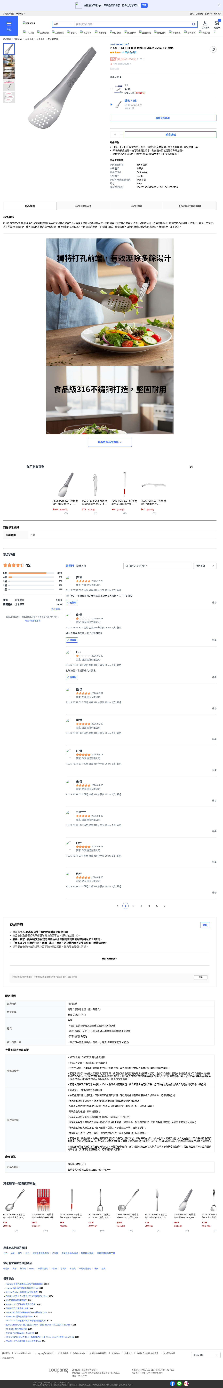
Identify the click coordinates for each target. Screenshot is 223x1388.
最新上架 (81, 565)
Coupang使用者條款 (45, 1353)
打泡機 (55, 1253)
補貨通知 (171, 134)
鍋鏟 (13, 1253)
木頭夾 (73, 1269)
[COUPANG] (58, 1371)
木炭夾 (54, 1269)
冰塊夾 (63, 1269)
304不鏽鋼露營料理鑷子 (16, 1300)
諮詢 (205, 925)
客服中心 (208, 14)
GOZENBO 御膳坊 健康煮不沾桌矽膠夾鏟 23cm (26, 1312)
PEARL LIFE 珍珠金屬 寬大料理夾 (20, 1304)
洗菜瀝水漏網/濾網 (70, 1253)
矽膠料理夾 (43, 1269)
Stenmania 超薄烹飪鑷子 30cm (19, 1317)
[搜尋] (193, 24)
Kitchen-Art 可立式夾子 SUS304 (20, 1333)
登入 (192, 14)
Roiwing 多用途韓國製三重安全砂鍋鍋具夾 (24, 1284)
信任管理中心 (79, 1353)
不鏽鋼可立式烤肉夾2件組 (17, 1308)
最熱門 (70, 565)
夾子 (14, 1269)
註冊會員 (199, 14)
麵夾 (103, 1269)
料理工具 (29, 39)
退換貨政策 (63, 1353)
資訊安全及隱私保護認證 (148, 1353)
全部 (56, 24)
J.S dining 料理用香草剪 (16, 1329)
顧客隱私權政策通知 (98, 1353)
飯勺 (20, 1253)
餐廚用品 (18, 39)
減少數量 (121, 133)
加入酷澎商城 (169, 1353)
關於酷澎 (6, 1353)
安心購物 (116, 1353)
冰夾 (96, 1269)
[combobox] (204, 566)
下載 (144, 5)
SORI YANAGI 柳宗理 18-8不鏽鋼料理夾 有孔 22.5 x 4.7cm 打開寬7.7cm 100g (40, 1337)
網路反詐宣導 (8, 1357)
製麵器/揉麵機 (87, 1253)
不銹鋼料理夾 (85, 1269)
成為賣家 (217, 14)
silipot (31, 1269)
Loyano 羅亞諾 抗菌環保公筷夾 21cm (22, 1288)
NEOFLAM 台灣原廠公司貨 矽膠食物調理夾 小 (26, 1321)
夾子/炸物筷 (53, 39)
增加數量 (121, 136)
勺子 (5, 1253)
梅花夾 (6, 1269)
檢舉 (201, 977)
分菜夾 (23, 1269)
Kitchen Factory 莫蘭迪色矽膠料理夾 (22, 1292)
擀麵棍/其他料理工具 (106, 1253)
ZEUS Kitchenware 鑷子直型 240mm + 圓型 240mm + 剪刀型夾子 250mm (38, 1325)
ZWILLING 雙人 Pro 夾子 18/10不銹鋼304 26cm (27, 1296)
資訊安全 (128, 1353)
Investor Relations (23, 1353)
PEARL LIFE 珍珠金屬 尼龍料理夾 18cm (23, 1341)
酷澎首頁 (7, 39)
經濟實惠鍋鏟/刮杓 (41, 1253)
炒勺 (27, 1253)
